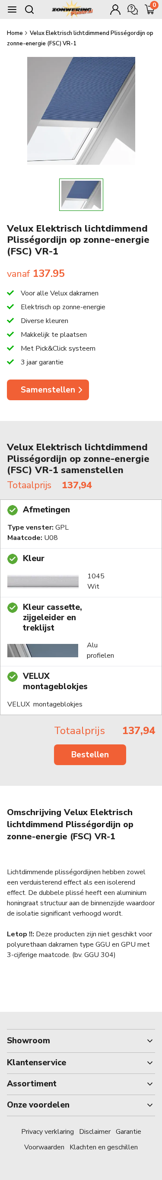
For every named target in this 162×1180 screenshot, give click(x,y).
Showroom (28, 1040)
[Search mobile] (29, 9)
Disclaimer (95, 1131)
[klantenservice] (132, 9)
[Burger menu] (12, 9)
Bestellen (90, 754)
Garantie (128, 1131)
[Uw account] (115, 9)
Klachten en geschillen (104, 1147)
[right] (131, 194)
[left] (30, 194)
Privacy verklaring (47, 1131)
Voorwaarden (44, 1147)
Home (15, 33)
